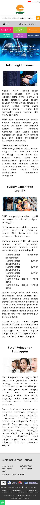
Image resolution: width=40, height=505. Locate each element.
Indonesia (35, 2)
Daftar (34, 24)
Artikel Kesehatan (20, 30)
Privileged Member (6, 35)
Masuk (25, 24)
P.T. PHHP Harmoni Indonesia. (22, 495)
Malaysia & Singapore (14, 487)
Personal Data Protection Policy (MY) (17, 491)
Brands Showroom (20, 35)
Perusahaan (33, 30)
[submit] (38, 18)
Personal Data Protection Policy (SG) (32, 491)
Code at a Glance (4, 491)
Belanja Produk (6, 30)
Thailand (26, 487)
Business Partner (33, 35)
